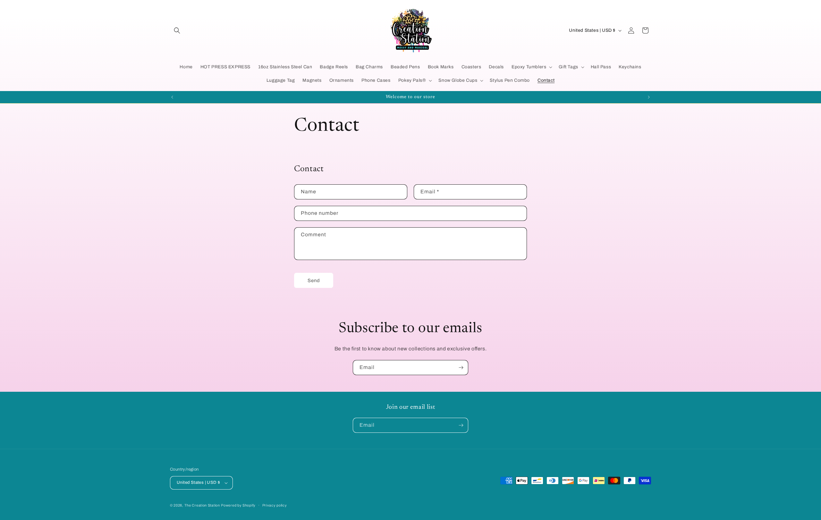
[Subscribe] (461, 367)
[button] (177, 30)
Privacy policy (274, 505)
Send (314, 280)
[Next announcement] (649, 97)
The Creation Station (202, 505)
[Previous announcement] (172, 97)
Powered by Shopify (238, 505)
